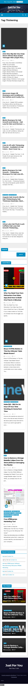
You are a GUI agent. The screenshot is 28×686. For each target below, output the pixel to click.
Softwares (16, 514)
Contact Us (10, 556)
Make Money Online (8, 514)
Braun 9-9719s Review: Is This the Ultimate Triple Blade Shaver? (13, 351)
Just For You (14, 7)
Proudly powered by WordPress (9, 675)
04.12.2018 (6, 151)
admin (4, 574)
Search (4, 249)
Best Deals (5, 194)
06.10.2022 (7, 60)
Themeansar (14, 677)
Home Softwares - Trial (9, 513)
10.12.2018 (6, 126)
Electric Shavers (8, 346)
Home (2, 680)
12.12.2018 (6, 99)
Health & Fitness (12, 194)
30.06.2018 (7, 203)
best (13, 60)
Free (5, 290)
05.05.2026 (8, 467)
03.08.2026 (8, 302)
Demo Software (7, 511)
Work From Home (14, 401)
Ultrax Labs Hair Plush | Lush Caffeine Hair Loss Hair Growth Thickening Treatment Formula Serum (13, 227)
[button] (22, 15)
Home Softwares (15, 511)
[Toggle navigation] (25, 15)
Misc (4, 51)
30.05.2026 (8, 414)
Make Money (6, 401)
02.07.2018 (7, 176)
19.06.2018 (6, 230)
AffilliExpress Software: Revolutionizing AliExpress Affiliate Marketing (12, 565)
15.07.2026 (8, 356)
